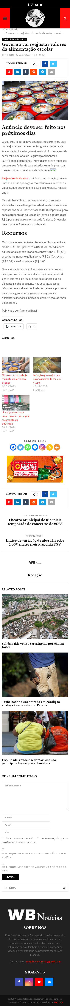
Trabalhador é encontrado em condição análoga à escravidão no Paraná (31, 703)
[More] (57, 447)
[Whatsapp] (27, 447)
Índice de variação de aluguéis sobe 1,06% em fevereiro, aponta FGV (35, 542)
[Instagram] (42, 447)
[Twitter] (20, 447)
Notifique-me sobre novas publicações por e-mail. (35, 869)
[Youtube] (39, 982)
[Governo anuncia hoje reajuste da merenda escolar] (15, 365)
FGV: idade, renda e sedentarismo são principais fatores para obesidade (29, 761)
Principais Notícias (18, 39)
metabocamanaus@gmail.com (43, 961)
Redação (10, 54)
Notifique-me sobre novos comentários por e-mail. (34, 855)
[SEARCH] (64, 888)
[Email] (49, 982)
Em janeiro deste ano (15, 178)
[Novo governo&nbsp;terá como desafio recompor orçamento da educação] (15, 403)
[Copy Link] (49, 447)
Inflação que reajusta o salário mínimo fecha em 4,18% (47, 378)
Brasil (5, 39)
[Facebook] (13, 447)
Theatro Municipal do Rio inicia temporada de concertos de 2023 (35, 522)
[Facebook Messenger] (35, 447)
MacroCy (58, 1002)
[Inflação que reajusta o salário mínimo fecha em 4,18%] (47, 365)
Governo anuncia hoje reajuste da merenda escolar (14, 378)
